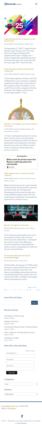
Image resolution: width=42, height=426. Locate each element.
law (33, 129)
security (16, 131)
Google (27, 44)
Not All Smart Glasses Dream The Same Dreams (21, 327)
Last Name (9, 366)
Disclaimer (12, 408)
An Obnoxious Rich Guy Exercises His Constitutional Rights (17, 256)
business (28, 74)
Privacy (10, 131)
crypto (21, 260)
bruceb (16, 44)
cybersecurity (24, 178)
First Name (9, 359)
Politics (6, 181)
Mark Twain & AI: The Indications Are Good (19, 332)
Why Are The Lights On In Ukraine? (16, 225)
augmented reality (18, 74)
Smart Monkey (22, 423)
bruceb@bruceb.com (9, 406)
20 (30, 290)
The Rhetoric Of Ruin (11, 338)
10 (27, 290)
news (31, 44)
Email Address (11, 353)
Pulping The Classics (11, 321)
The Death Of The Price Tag (14, 316)
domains (21, 44)
